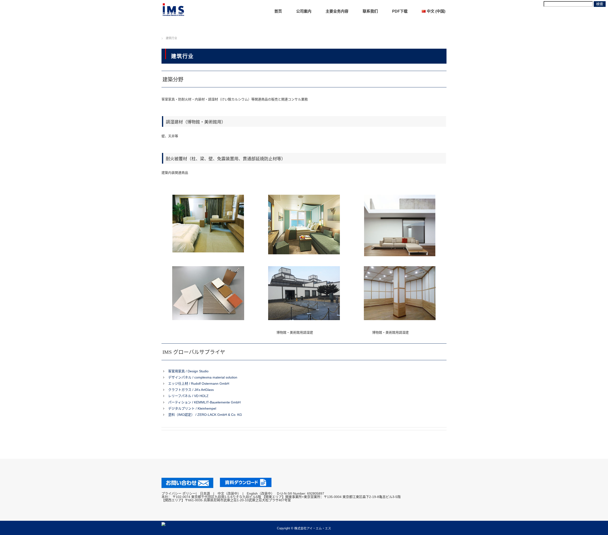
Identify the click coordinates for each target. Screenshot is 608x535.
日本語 (205, 493)
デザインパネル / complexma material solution (202, 377)
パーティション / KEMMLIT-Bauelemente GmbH (204, 402)
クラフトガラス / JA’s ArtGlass (191, 390)
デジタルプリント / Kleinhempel (192, 408)
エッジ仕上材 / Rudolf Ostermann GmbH (198, 383)
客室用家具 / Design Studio (188, 371)
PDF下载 (400, 11)
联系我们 (370, 11)
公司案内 (303, 11)
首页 (278, 11)
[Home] (157, 32)
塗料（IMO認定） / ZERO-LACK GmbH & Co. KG (205, 415)
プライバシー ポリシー (179, 493)
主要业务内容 (337, 11)
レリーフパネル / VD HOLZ (188, 396)
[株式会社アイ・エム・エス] (173, 9)
